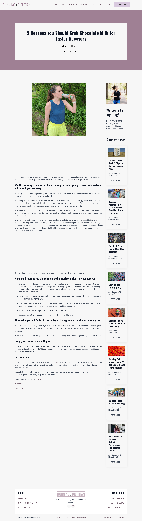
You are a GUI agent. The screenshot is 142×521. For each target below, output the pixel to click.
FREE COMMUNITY (116, 507)
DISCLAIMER (81, 517)
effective (55, 362)
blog (108, 5)
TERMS (72, 517)
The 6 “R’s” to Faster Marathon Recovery (116, 249)
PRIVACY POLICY (62, 517)
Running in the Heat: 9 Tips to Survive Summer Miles (116, 164)
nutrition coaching (78, 5)
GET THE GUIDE (117, 503)
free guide (97, 5)
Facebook (19, 388)
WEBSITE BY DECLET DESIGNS (115, 517)
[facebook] (69, 506)
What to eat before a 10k (114, 286)
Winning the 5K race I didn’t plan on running (116, 323)
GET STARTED (24, 507)
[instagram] (73, 506)
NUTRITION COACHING (28, 503)
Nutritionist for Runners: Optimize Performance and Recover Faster (115, 443)
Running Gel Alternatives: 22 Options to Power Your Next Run (116, 363)
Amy (40, 379)
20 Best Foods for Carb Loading (116, 402)
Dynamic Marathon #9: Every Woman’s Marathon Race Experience (115, 207)
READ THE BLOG (117, 498)
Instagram (19, 384)
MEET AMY (59, 5)
